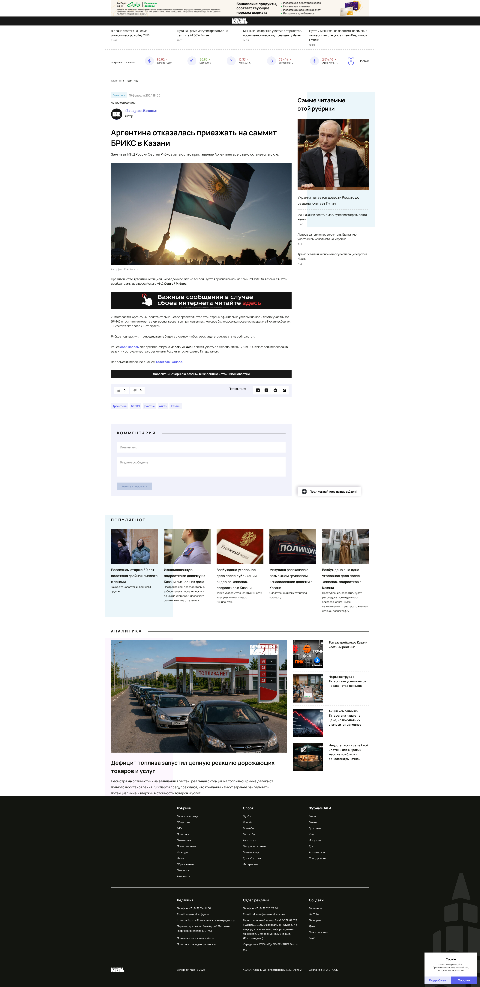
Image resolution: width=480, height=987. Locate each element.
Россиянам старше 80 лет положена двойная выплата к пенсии (134, 575)
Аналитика (126, 631)
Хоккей (247, 822)
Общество (183, 822)
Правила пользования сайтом (195, 938)
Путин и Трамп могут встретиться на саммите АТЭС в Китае (202, 33)
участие (149, 406)
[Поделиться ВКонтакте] (257, 390)
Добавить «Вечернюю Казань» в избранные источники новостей (201, 374)
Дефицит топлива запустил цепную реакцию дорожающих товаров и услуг (193, 767)
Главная (116, 80)
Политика (132, 80)
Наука (180, 858)
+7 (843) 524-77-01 (266, 908)
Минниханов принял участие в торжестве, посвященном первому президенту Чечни (272, 33)
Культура (182, 852)
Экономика (184, 840)
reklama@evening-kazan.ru (268, 914)
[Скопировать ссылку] (284, 390)
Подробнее (437, 980)
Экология (183, 870)
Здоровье (315, 828)
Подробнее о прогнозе (123, 62)
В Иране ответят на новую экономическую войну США (130, 33)
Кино (312, 834)
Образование (185, 864)
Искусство (315, 840)
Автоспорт (249, 840)
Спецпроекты (317, 858)
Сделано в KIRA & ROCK (323, 969)
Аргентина (119, 406)
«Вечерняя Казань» (140, 111)
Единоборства (252, 858)
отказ (162, 406)
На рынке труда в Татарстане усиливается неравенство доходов (347, 681)
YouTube (314, 914)
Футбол (247, 816)
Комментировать (134, 486)
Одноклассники (318, 932)
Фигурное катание (254, 846)
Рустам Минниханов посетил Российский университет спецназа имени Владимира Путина (338, 35)
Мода (312, 816)
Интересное (250, 864)
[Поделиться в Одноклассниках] (266, 390)
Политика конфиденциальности (197, 944)
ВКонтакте (315, 908)
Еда (311, 846)
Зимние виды (251, 852)
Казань (175, 406)
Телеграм (315, 920)
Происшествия (186, 846)
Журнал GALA (320, 808)
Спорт (248, 808)
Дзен (312, 926)
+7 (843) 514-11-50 (200, 908)
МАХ (311, 938)
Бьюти (313, 822)
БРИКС (135, 406)
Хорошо (464, 980)
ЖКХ (179, 828)
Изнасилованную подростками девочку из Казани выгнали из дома (184, 575)
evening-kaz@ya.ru (197, 914)
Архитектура (317, 852)
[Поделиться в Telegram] (275, 390)
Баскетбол (249, 834)
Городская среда (187, 816)
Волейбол (249, 828)
